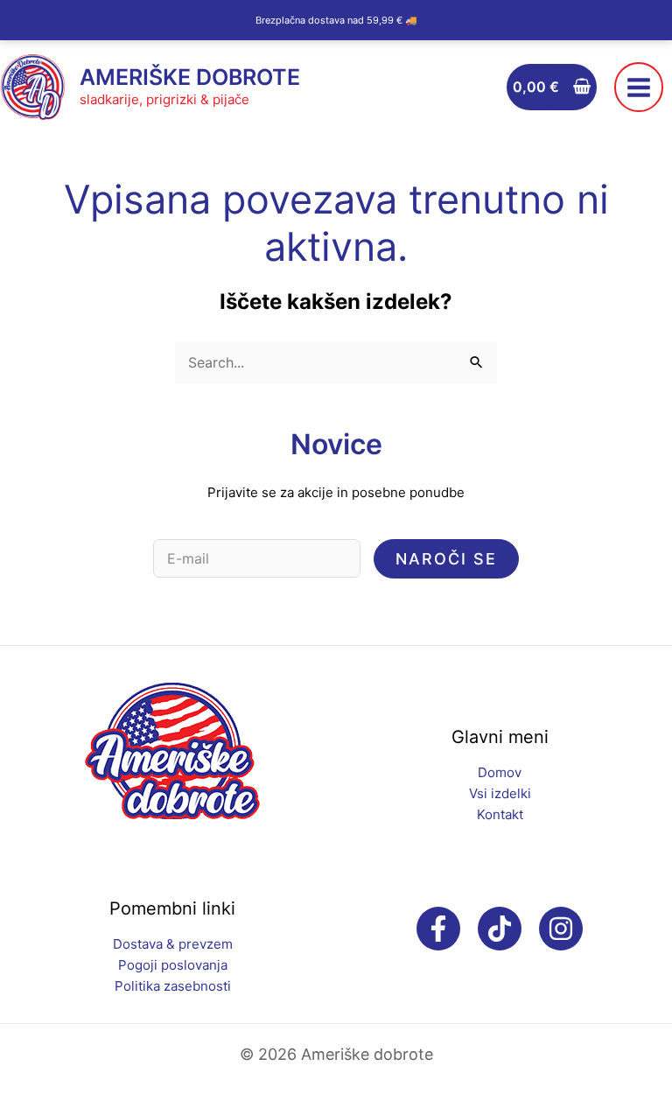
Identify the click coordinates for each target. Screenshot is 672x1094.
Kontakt (500, 814)
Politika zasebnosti (173, 986)
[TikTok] (500, 928)
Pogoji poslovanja (173, 965)
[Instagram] (561, 928)
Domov (500, 772)
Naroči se (446, 559)
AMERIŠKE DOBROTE (190, 77)
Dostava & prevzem (173, 944)
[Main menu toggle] (638, 86)
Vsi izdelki (500, 793)
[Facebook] (438, 928)
